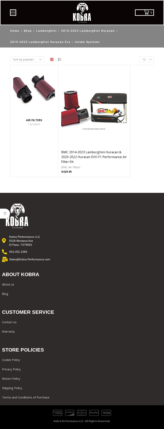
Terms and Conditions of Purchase (25, 397)
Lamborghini (46, 30)
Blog (5, 294)
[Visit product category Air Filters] (34, 90)
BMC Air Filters (70, 167)
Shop (28, 30)
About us (8, 284)
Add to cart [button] (94, 108)
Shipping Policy (12, 388)
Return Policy (11, 378)
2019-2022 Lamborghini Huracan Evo (40, 42)
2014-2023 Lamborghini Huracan (88, 30)
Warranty (8, 331)
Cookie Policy (11, 360)
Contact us (9, 322)
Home (14, 30)
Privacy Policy (11, 369)
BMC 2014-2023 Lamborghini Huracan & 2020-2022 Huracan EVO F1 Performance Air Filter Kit (94, 157)
